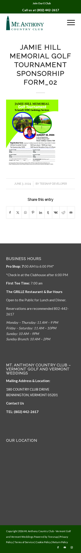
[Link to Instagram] (71, 547)
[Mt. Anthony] (33, 22)
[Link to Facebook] (58, 547)
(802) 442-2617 (48, 10)
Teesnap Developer (53, 183)
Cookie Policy (43, 542)
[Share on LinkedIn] (40, 212)
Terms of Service (24, 542)
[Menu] (69, 22)
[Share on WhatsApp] (25, 212)
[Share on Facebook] (10, 212)
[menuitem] (41, 3)
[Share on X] (18, 212)
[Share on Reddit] (63, 212)
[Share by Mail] (71, 212)
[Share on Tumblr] (48, 212)
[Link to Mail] (64, 547)
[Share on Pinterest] (33, 212)
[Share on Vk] (56, 212)
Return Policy (60, 542)
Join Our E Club (42, 3)
